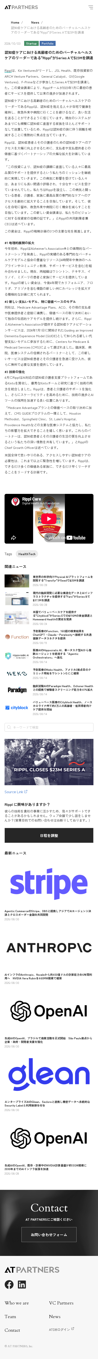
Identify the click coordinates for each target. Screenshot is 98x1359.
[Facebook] (9, 1284)
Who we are (17, 1303)
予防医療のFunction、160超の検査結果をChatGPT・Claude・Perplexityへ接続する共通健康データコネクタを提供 (62, 634)
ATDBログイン (59, 1329)
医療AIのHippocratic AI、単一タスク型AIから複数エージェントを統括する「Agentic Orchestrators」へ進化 (62, 653)
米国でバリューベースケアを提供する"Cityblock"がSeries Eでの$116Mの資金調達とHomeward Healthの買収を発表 (63, 615)
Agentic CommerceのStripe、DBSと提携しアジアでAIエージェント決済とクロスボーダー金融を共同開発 (48, 912)
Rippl (8, 70)
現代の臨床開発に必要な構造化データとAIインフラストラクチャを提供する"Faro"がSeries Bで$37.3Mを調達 (63, 596)
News (35, 22)
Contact (12, 1330)
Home (15, 22)
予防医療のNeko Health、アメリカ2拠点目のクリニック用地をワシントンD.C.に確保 (62, 671)
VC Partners (61, 1303)
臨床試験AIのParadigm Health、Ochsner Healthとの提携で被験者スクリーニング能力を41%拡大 (63, 687)
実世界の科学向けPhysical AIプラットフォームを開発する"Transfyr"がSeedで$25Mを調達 (63, 578)
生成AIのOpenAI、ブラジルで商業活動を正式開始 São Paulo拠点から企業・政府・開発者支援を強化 (48, 1040)
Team (10, 1317)
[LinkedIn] (21, 1284)
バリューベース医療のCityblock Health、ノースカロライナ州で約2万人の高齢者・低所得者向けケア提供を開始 (62, 705)
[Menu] (90, 7)
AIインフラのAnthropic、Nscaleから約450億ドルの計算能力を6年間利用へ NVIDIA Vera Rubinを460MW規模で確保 (48, 976)
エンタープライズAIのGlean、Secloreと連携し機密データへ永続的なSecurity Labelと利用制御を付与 (47, 1103)
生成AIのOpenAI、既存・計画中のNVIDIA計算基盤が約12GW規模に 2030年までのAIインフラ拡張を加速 (47, 1167)
